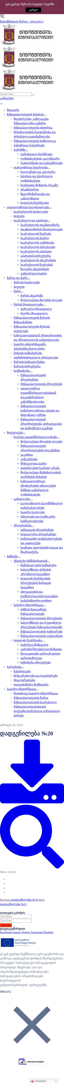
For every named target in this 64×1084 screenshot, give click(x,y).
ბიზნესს (12, 556)
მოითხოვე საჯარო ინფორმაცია (36, 693)
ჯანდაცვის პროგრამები (37, 530)
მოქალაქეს (15, 432)
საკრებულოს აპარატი (36, 251)
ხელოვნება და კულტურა (37, 172)
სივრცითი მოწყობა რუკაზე (39, 185)
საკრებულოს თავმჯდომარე (40, 225)
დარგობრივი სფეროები (31, 167)
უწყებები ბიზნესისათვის (30, 560)
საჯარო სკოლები (32, 512)
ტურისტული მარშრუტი (36, 154)
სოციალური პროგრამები (38, 534)
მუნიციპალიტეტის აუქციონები (41, 636)
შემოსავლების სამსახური (38, 565)
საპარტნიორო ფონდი (36, 600)
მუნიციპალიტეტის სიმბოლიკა (35, 141)
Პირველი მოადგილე (36, 309)
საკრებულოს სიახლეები (31, 211)
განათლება (22, 499)
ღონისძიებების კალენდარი (40, 158)
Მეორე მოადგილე (34, 313)
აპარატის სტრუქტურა (35, 256)
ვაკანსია (26, 454)
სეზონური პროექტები (35, 662)
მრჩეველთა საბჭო (33, 463)
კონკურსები (28, 459)
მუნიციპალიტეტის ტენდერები (41, 631)
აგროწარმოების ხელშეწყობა (41, 649)
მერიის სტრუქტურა (27, 366)
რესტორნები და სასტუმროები (41, 163)
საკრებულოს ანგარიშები (38, 260)
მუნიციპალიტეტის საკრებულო (35, 702)
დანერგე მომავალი (34, 644)
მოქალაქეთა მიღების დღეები (41, 300)
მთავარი (13, 110)
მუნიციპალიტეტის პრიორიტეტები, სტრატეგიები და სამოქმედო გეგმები (41, 424)
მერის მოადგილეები (28, 304)
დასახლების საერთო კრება (40, 468)
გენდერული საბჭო (33, 273)
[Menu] (45, 115)
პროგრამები (23, 525)
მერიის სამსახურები (28, 353)
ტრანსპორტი (29, 189)
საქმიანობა (22, 370)
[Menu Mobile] (1, 103)
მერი (17, 291)
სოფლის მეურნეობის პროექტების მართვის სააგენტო (35, 583)
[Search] (33, 94)
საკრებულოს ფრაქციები (37, 247)
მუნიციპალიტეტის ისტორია (33, 127)
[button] (7, 98)
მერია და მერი (17, 278)
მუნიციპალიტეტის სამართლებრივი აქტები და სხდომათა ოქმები (39, 411)
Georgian (40, 1081)
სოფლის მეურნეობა (34, 202)
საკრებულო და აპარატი (31, 220)
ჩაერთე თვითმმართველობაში (35, 437)
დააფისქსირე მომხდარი (31, 684)
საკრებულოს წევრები (35, 233)
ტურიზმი (20, 149)
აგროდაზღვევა (31, 658)
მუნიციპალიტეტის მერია (31, 697)
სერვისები (14, 667)
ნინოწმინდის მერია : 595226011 (22, 21)
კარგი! (30, 9)
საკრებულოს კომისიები (37, 242)
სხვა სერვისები (24, 680)
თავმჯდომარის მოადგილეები (41, 229)
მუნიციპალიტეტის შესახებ (25, 114)
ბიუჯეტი (19, 216)
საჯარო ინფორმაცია (21, 689)
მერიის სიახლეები (27, 282)
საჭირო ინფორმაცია (28, 605)
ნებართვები (22, 671)
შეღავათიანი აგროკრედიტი (40, 653)
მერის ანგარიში (31, 295)
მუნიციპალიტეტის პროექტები (41, 384)
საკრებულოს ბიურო (34, 238)
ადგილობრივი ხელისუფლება (28, 207)
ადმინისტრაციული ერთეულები (36, 357)
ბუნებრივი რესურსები (29, 145)
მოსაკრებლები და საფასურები (36, 675)
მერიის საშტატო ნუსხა (29, 362)
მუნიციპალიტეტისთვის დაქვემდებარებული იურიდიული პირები (37, 711)
